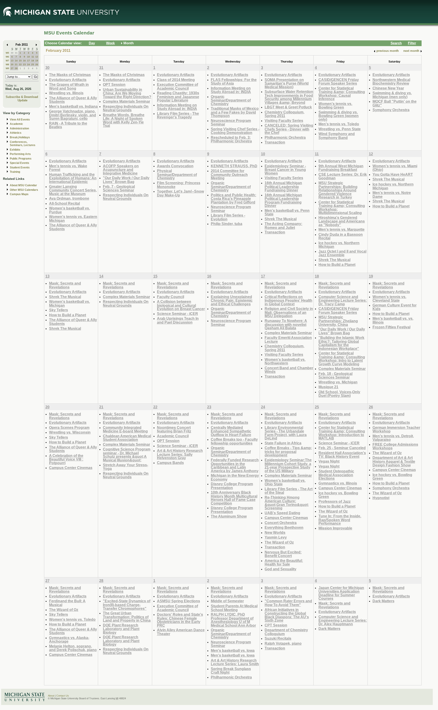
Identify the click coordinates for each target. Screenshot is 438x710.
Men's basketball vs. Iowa (233, 650)
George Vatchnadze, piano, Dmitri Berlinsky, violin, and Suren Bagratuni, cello (72, 115)
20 (12, 64)
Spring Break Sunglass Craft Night (231, 671)
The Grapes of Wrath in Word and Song (69, 86)
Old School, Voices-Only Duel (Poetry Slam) (339, 394)
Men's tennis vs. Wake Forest (68, 168)
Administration (19, 128)
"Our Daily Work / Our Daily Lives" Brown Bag (126, 180)
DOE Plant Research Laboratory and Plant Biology (121, 628)
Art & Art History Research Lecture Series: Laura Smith (235, 662)
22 (20, 64)
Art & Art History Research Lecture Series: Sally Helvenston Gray (180, 454)
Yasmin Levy (276, 537)
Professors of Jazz (334, 501)
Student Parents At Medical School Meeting (234, 608)
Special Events (19, 163)
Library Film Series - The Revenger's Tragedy (178, 115)
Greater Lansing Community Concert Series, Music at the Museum (73, 190)
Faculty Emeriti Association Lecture (288, 339)
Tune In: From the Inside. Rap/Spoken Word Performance (339, 519)
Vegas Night (328, 461)
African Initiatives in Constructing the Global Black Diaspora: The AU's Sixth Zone (287, 615)
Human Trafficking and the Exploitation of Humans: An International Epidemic (72, 178)
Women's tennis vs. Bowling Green (335, 106)
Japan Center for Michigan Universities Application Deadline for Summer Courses (341, 593)
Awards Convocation (175, 166)
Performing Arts (20, 154)
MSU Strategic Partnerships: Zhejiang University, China (338, 320)
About (51, 695)
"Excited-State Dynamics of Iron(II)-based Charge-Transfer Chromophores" (126, 604)
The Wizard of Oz (279, 542)
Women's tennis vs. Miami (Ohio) (395, 168)
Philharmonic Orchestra (285, 137)
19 (36, 60)
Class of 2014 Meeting (176, 80)
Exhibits (15, 149)
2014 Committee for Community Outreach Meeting (229, 174)
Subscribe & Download (22, 97)
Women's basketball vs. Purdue (69, 210)
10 (28, 56)
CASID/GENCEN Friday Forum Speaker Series (338, 82)
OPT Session (114, 84)
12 (36, 56)
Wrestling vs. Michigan (337, 382)
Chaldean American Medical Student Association (127, 438)
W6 (7, 56)
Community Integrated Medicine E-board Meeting (125, 429)
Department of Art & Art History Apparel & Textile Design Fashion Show (394, 461)
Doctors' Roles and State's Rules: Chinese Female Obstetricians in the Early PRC (180, 619)
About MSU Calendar (23, 185)
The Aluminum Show (229, 516)
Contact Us (62, 695)
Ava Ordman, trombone (69, 198)
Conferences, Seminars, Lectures (22, 143)
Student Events (20, 167)
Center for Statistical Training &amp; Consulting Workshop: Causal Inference (341, 93)
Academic (16, 124)
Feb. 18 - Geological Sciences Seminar (335, 376)
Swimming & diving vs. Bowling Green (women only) (338, 115)
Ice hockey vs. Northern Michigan (339, 245)
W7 (7, 60)
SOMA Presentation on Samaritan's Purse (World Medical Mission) (287, 83)
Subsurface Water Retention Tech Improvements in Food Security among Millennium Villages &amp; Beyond (289, 97)
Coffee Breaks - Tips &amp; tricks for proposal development (288, 451)
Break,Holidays (20, 137)
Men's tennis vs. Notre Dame (392, 195)
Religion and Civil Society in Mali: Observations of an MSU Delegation (289, 312)
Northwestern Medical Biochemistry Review (391, 82)
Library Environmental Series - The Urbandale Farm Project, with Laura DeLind (286, 432)
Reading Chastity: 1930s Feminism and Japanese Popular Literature (178, 96)
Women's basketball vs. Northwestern (285, 361)
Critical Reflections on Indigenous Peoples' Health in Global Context (288, 300)
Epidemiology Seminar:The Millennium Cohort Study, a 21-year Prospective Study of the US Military (288, 465)
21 (16, 64)
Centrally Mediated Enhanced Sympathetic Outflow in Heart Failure (231, 431)
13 (12, 60)
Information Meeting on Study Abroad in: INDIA (177, 107)
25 (32, 64)
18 (32, 60)
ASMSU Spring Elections (178, 601)
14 (16, 60)
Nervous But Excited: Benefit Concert (283, 554)
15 (20, 60)
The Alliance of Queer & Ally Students (73, 100)
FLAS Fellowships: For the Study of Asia (234, 82)
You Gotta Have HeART (393, 174)
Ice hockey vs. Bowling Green (338, 495)
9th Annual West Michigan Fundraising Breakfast (340, 168)
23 (24, 64)
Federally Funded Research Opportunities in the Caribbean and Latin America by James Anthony (235, 465)
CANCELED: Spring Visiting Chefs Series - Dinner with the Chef (289, 129)
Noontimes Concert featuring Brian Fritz (174, 429)
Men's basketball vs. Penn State (287, 212)
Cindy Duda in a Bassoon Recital (340, 236)
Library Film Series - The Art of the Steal (289, 491)
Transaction (275, 142)
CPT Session (276, 625)
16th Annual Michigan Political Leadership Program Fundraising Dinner (283, 200)
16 (24, 60)
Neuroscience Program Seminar (231, 122)
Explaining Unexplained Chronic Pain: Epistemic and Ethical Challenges (232, 300)
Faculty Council (170, 297)
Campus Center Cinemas (70, 468)
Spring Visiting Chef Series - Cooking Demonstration (235, 131)
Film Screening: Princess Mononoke (178, 185)
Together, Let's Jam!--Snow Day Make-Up (180, 193)
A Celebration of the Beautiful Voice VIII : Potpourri (66, 459)
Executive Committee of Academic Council (177, 86)
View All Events (20, 119)
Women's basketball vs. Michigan (69, 303)
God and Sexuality (280, 569)
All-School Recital (64, 203)
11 (32, 56)
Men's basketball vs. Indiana (73, 106)
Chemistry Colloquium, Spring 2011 (284, 114)
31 (16, 53)
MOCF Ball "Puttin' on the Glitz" (395, 103)
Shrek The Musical (281, 219)
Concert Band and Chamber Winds (289, 370)
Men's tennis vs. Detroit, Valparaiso (393, 438)
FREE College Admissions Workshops (395, 446)
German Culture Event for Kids (395, 307)
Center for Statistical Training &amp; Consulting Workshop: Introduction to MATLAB (341, 432)
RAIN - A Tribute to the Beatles (68, 125)
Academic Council (173, 436)
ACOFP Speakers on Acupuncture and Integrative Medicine (121, 169)
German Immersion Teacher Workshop (396, 429)
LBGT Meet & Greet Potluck (288, 107)
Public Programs (20, 158)
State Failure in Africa (283, 443)
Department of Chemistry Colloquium (286, 632)
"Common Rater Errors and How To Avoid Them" (288, 603)
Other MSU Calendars (24, 189)
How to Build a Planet (336, 264)
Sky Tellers (58, 310)
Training (15, 171)
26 (36, 64)
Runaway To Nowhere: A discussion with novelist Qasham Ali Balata (286, 324)
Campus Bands (170, 463)
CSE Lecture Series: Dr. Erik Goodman (342, 176)
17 (28, 60)
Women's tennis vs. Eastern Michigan (73, 219)
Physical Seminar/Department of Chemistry (177, 174)
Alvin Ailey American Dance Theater (181, 632)
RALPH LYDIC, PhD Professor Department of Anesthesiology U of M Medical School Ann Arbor (233, 619)
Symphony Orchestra (391, 110)
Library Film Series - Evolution (228, 217)
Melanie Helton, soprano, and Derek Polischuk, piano (73, 648)
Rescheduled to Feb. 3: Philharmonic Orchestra (231, 139)
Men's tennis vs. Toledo (338, 124)
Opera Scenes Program (69, 427)
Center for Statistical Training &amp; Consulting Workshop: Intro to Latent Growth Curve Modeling (341, 358)
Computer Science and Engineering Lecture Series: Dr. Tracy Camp (342, 300)
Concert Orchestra (281, 523)
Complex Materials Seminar (126, 101)
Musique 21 (328, 387)
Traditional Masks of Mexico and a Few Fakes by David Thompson (235, 112)
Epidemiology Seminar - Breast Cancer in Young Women (285, 169)
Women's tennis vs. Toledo (72, 619)
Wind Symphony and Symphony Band (336, 136)
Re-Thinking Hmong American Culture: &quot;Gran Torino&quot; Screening (287, 502)
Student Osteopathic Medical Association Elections (336, 474)
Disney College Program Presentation (232, 486)
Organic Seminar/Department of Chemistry (231, 100)
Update (22, 100)
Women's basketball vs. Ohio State (285, 482)
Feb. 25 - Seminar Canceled (342, 448)
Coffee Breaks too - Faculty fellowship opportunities (234, 441)
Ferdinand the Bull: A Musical (67, 603)
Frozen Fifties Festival (391, 327)
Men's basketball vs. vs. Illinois (393, 320)
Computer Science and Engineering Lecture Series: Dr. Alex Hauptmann (342, 620)
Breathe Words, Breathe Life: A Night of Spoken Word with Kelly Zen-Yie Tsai (123, 120)
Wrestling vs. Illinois (66, 93)
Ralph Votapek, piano (283, 643)
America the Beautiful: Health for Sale (284, 562)
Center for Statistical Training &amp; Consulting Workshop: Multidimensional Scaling (341, 207)
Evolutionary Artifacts (67, 80)
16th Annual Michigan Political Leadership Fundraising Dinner (283, 186)
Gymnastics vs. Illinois (337, 483)
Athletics (15, 132)
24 (28, 64)
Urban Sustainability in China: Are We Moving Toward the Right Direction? (127, 93)
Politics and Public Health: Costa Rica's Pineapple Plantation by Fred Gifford (233, 198)
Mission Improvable (335, 528)
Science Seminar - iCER (177, 314)
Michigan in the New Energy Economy (235, 477)
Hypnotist (381, 498)
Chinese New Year (388, 88)
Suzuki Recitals (278, 638)
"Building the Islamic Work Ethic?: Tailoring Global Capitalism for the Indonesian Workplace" (341, 343)
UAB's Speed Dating (282, 513)
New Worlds (275, 532)
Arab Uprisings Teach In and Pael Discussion (178, 320)
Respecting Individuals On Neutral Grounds (126, 108)
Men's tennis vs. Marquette (341, 229)
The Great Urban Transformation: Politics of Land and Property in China (127, 616)
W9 (7, 68)
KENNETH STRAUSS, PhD (234, 166)
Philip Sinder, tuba (226, 224)
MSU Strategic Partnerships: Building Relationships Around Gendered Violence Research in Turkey (337, 190)
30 (12, 53)
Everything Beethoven (284, 527)
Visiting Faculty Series (284, 120)
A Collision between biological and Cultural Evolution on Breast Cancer (181, 305)
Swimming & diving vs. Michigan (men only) (392, 95)
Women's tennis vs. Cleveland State (389, 299)
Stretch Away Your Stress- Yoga (125, 467)
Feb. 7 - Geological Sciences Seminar (119, 188)
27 (12, 68)
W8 (7, 64)
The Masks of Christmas (70, 75)
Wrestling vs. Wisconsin (70, 432)
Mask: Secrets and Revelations (65, 285)
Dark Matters (329, 628)
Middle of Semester (227, 601)
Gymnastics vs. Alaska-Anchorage (69, 640)
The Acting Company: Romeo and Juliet (283, 226)
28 (16, 68)
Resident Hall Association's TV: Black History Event (342, 455)
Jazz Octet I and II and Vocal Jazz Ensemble (342, 253)
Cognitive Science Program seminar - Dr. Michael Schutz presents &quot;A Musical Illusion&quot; (126, 454)
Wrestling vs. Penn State (339, 129)
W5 (7, 53)
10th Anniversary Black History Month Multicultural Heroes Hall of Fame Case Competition (234, 497)
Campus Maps (19, 194)
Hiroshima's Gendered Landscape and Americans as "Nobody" (341, 221)
